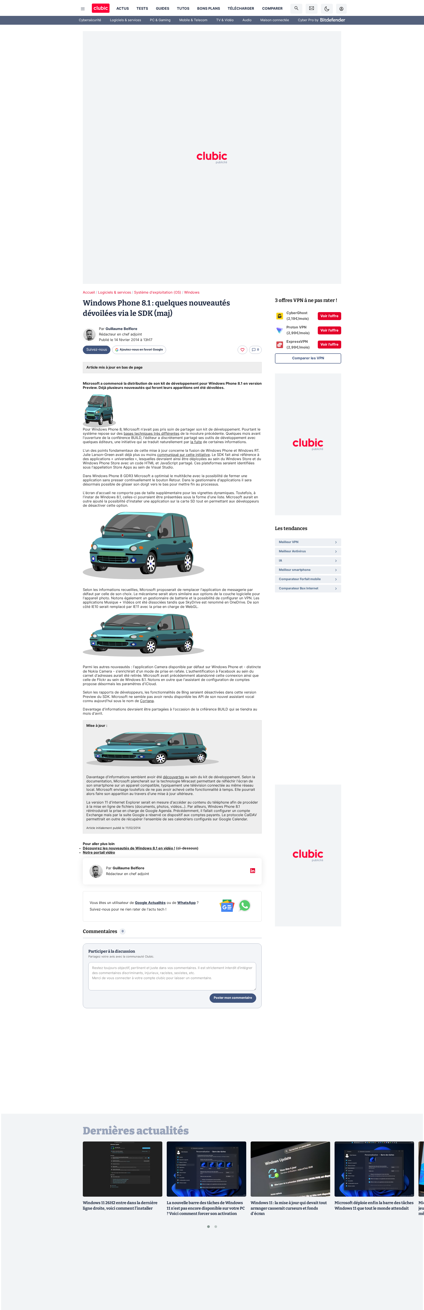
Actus (122, 8)
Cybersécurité (90, 20)
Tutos (183, 8)
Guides (162, 8)
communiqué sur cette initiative (183, 455)
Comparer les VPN (308, 358)
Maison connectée (274, 20)
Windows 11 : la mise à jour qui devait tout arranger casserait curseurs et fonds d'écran (289, 1208)
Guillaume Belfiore (121, 329)
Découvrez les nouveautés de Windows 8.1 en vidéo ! (129, 848)
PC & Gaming (160, 20)
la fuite (196, 442)
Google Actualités (150, 903)
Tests (142, 8)
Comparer (272, 8)
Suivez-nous (96, 349)
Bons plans (208, 8)
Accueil (89, 292)
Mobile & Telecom (193, 20)
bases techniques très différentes (151, 433)
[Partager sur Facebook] (413, 1272)
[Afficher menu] (82, 8)
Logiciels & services (125, 20)
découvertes (173, 777)
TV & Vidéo (225, 20)
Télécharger (241, 8)
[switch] (327, 9)
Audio (247, 20)
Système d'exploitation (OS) (157, 292)
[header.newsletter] (311, 9)
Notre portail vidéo (99, 852)
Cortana (147, 701)
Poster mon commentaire (233, 997)
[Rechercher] (296, 9)
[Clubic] (101, 8)
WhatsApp (186, 903)
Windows (191, 292)
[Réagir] (242, 350)
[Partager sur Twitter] (413, 1287)
